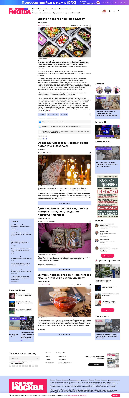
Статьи (48, 356)
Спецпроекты (52, 11)
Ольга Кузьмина (104, 231)
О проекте (107, 310)
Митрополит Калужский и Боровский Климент (107, 225)
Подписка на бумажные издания (71, 379)
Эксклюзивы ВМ (36, 13)
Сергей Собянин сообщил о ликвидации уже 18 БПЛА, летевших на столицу (21, 226)
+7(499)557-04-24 (73, 386)
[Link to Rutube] (33, 366)
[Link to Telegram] (26, 366)
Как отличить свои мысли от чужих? (109, 227)
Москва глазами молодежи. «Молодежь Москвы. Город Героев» (107, 132)
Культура (41, 114)
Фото (40, 11)
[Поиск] (110, 11)
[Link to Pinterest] (36, 366)
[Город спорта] (104, 11)
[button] (12, 323)
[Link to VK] (13, 366)
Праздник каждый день (18, 319)
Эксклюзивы (101, 98)
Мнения (99, 221)
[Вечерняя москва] (28, 386)
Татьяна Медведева (44, 218)
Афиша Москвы (47, 13)
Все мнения (107, 256)
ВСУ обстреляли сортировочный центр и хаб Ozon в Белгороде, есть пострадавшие (21, 278)
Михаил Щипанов (104, 239)
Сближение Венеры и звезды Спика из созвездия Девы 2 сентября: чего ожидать (107, 102)
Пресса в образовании (65, 9)
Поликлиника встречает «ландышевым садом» (103, 281)
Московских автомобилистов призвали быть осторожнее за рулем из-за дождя (21, 250)
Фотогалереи (50, 362)
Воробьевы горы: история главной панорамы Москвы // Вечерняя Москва (108, 90)
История (64, 114)
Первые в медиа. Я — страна (61, 13)
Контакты (104, 379)
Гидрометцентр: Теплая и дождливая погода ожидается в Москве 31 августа (21, 257)
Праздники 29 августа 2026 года (21, 323)
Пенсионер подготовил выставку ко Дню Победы (109, 302)
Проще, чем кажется (104, 149)
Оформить (96, 364)
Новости (34, 11)
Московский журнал (52, 9)
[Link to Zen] (20, 366)
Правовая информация (114, 379)
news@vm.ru (113, 386)
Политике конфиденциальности (76, 395)
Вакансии (91, 379)
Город (12, 237)
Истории (99, 84)
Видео (45, 11)
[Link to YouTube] (23, 366)
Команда (97, 379)
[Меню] (118, 11)
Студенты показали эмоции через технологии (109, 286)
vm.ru (79, 385)
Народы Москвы (46, 25)
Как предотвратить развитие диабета (107, 153)
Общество (13, 245)
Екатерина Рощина (105, 247)
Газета (42, 9)
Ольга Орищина (42, 22)
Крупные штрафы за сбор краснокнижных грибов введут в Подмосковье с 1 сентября (19, 242)
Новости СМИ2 (42, 139)
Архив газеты (62, 356)
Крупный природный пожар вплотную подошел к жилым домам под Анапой (21, 270)
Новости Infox (17, 290)
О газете (52, 379)
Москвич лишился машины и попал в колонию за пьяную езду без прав (20, 264)
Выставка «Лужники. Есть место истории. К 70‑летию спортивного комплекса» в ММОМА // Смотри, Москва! (99, 90)
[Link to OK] (17, 366)
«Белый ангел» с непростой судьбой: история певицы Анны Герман (116, 90)
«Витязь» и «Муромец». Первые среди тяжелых (110, 294)
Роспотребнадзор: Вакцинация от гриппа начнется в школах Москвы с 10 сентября (21, 234)
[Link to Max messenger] (10, 366)
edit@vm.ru (89, 386)
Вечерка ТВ (35, 9)
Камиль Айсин (42, 149)
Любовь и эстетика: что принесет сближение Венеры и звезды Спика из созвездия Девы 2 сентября (107, 114)
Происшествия (14, 229)
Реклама (58, 379)
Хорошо (115, 395)
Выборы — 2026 (75, 13)
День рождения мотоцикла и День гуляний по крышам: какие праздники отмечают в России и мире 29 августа (21, 335)
